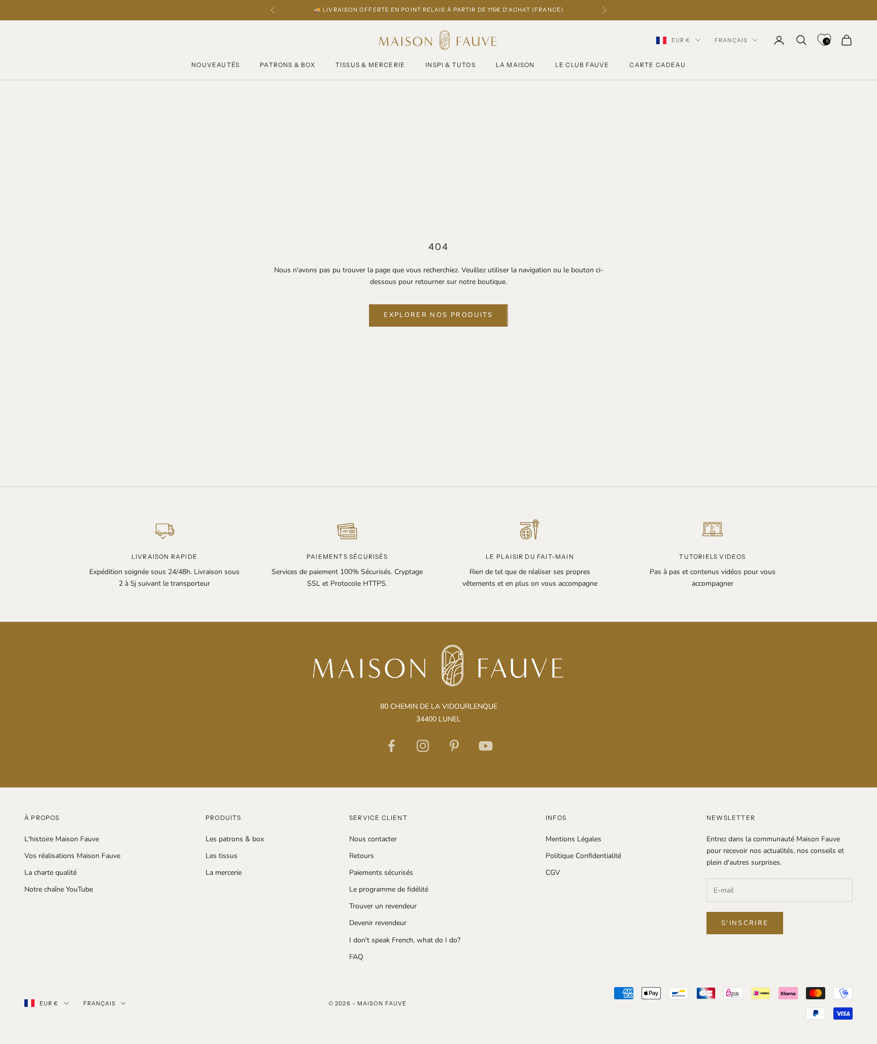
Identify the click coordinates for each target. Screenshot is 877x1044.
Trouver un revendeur (383, 906)
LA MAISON (515, 65)
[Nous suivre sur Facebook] (391, 745)
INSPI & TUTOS (450, 65)
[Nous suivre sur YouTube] (485, 745)
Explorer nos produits (438, 315)
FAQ (356, 957)
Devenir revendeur (378, 923)
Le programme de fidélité (388, 889)
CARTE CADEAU (657, 65)
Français (731, 40)
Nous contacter (373, 839)
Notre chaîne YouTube (58, 889)
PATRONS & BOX (287, 65)
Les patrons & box (235, 839)
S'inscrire (744, 923)
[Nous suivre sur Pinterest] (454, 745)
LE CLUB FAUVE (582, 65)
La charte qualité (50, 872)
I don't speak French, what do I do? (404, 940)
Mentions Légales (573, 839)
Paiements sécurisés (381, 872)
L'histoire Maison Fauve (61, 839)
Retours (361, 856)
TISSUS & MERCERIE (370, 65)
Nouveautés (215, 65)
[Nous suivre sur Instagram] (422, 745)
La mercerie (224, 872)
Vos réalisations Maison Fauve (72, 856)
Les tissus (222, 856)
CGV (553, 872)
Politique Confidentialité (583, 856)
